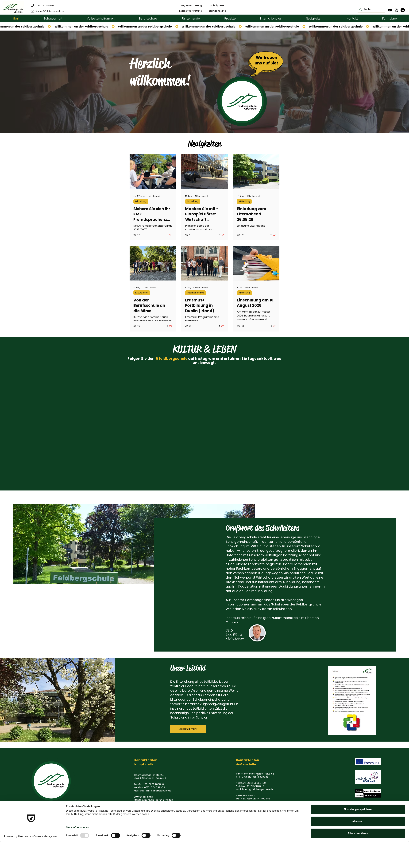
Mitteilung (140, 201)
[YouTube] (390, 10)
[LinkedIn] (403, 10)
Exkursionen (141, 292)
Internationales (195, 292)
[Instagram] (396, 10)
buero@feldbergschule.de (155, 790)
